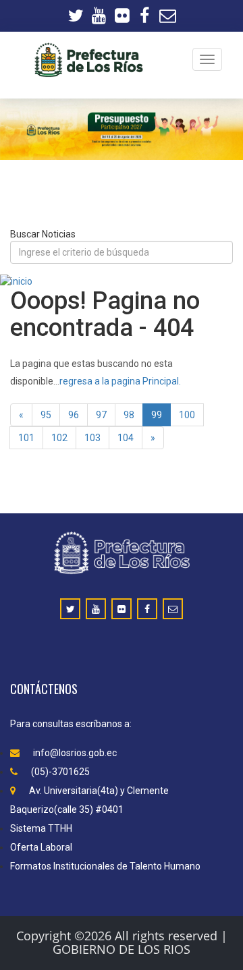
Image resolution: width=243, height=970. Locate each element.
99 (156, 414)
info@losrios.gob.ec (75, 752)
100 (187, 414)
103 (92, 437)
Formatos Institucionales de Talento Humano (105, 866)
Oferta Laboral (41, 847)
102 (59, 437)
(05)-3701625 (60, 771)
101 (26, 437)
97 (101, 414)
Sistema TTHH (41, 828)
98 (129, 414)
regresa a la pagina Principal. (120, 381)
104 (125, 437)
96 (73, 414)
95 (45, 414)
